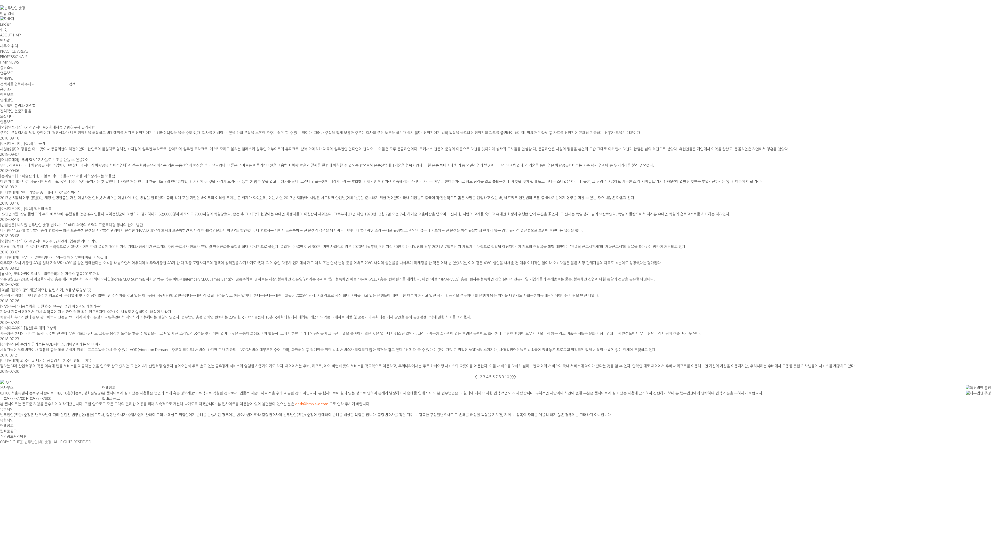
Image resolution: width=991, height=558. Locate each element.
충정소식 (6, 67)
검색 (11, 14)
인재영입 (6, 78)
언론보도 (6, 73)
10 (507, 377)
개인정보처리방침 (13, 436)
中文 (3, 30)
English (6, 24)
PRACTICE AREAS (14, 51)
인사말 (5, 40)
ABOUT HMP (10, 35)
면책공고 (6, 426)
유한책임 (6, 420)
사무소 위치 (9, 46)
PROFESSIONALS (13, 57)
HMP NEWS (9, 62)
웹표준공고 (8, 431)
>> (514, 377)
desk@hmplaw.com (311, 404)
